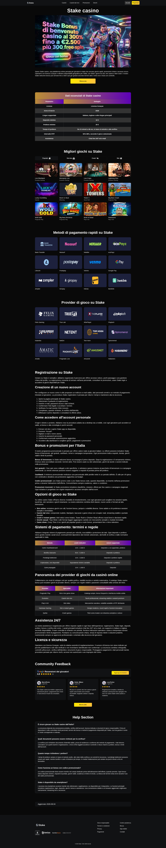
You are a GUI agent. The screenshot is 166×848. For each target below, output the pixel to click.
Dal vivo (69, 158)
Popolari (45, 158)
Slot (118, 158)
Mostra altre (83, 704)
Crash (94, 158)
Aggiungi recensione (120, 673)
